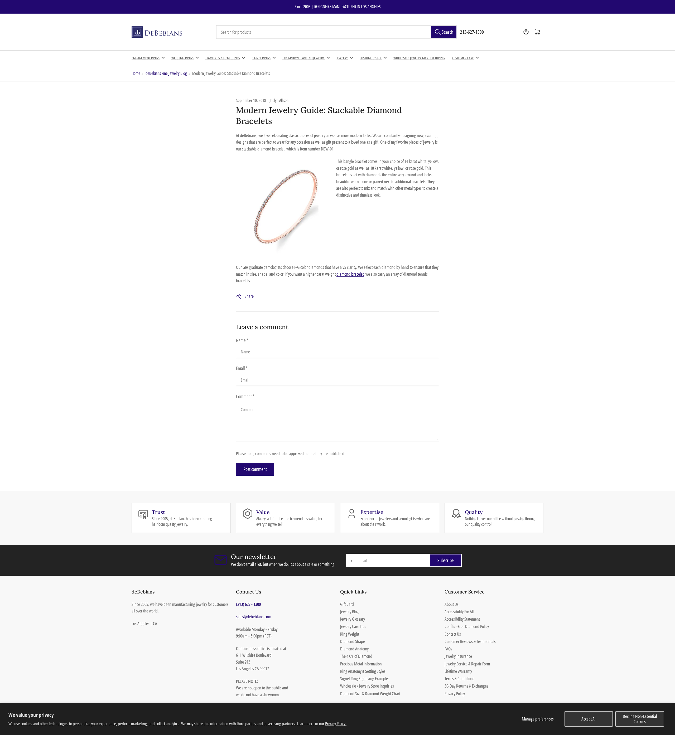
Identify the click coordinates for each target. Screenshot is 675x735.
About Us (452, 604)
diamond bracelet (350, 274)
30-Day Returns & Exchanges (466, 686)
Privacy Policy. (335, 724)
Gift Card (347, 604)
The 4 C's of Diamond (356, 656)
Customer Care (463, 57)
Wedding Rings (182, 57)
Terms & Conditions (459, 678)
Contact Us (453, 634)
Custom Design (371, 57)
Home (136, 73)
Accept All (588, 719)
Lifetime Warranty (458, 671)
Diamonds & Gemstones (222, 57)
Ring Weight (349, 634)
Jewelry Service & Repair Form (467, 664)
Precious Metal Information (361, 664)
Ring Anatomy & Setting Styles (362, 671)
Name (242, 340)
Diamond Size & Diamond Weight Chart (370, 693)
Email (242, 368)
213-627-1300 (472, 32)
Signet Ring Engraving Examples (364, 678)
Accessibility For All (459, 612)
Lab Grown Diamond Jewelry (303, 57)
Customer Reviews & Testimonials (470, 641)
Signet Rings (261, 57)
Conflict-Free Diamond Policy (467, 626)
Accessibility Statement (462, 619)
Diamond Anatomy (354, 649)
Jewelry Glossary (352, 619)
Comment (245, 396)
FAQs (448, 649)
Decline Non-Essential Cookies (640, 718)
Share (249, 296)
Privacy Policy (455, 693)
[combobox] (336, 32)
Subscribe (445, 560)
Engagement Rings (146, 57)
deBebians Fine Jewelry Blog (166, 73)
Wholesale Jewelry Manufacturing (419, 57)
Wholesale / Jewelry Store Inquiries (367, 686)
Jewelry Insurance (458, 656)
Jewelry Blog (349, 612)
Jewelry (342, 57)
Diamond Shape (352, 641)
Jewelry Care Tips (353, 626)
